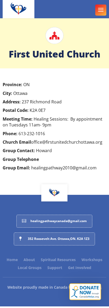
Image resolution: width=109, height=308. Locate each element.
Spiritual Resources (58, 260)
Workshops (91, 260)
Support (54, 268)
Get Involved (79, 268)
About (29, 260)
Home (12, 260)
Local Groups (30, 268)
